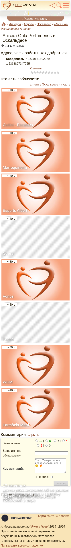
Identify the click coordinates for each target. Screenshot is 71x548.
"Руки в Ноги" (39, 526)
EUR (18, 5)
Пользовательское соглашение (22, 545)
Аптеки (25, 28)
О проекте (63, 516)
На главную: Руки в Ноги (3, 24)
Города (29, 24)
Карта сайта (46, 516)
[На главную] (7, 5)
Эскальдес (44, 24)
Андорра (15, 24)
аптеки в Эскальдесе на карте (50, 84)
